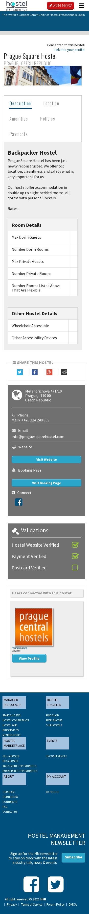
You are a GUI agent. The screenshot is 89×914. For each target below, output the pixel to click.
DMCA (73, 904)
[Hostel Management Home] (16, 5)
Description (20, 103)
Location (51, 103)
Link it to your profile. (69, 49)
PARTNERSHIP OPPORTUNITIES (19, 771)
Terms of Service (31, 904)
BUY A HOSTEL (10, 761)
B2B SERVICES (10, 730)
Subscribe (73, 856)
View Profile (29, 658)
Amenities (18, 118)
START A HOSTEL (11, 715)
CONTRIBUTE (9, 802)
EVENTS (52, 740)
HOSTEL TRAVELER (54, 702)
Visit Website (46, 459)
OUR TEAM (8, 792)
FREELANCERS (54, 720)
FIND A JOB (52, 715)
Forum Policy (55, 904)
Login (81, 15)
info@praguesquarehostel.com (38, 436)
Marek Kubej (19, 647)
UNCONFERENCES (56, 756)
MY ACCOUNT (56, 776)
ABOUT (9, 776)
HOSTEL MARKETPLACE (14, 743)
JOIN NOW (62, 5)
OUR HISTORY (10, 797)
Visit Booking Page (46, 483)
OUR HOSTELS (54, 725)
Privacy (12, 904)
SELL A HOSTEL (11, 756)
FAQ (4, 807)
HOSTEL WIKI (9, 725)
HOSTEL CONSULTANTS (15, 720)
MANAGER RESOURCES (13, 702)
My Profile (52, 792)
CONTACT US (9, 811)
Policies (47, 118)
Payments (18, 134)
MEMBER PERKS (11, 735)
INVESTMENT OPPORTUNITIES (19, 766)
